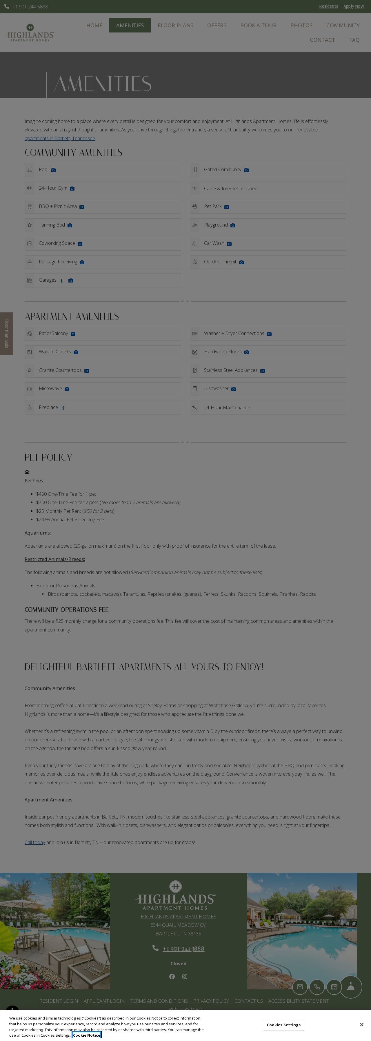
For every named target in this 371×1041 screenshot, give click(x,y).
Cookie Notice (86, 1035)
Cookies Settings (284, 1024)
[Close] (361, 1024)
